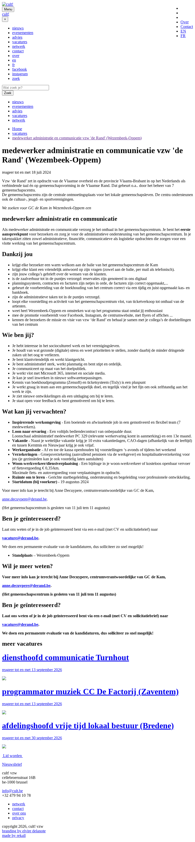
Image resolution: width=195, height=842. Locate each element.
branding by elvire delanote (24, 831)
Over (185, 22)
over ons (19, 813)
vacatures (19, 42)
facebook (19, 69)
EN (183, 31)
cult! (5, 14)
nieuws (18, 28)
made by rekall (14, 835)
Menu (8, 9)
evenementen (22, 33)
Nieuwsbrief (12, 764)
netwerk (18, 46)
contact (18, 51)
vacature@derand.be (20, 538)
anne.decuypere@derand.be (24, 499)
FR (183, 36)
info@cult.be (12, 791)
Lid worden (12, 756)
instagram (20, 74)
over (15, 55)
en (14, 60)
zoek (16, 78)
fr (13, 65)
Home (17, 129)
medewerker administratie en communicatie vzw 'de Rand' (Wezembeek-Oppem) (77, 138)
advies (17, 37)
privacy (18, 818)
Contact (187, 26)
